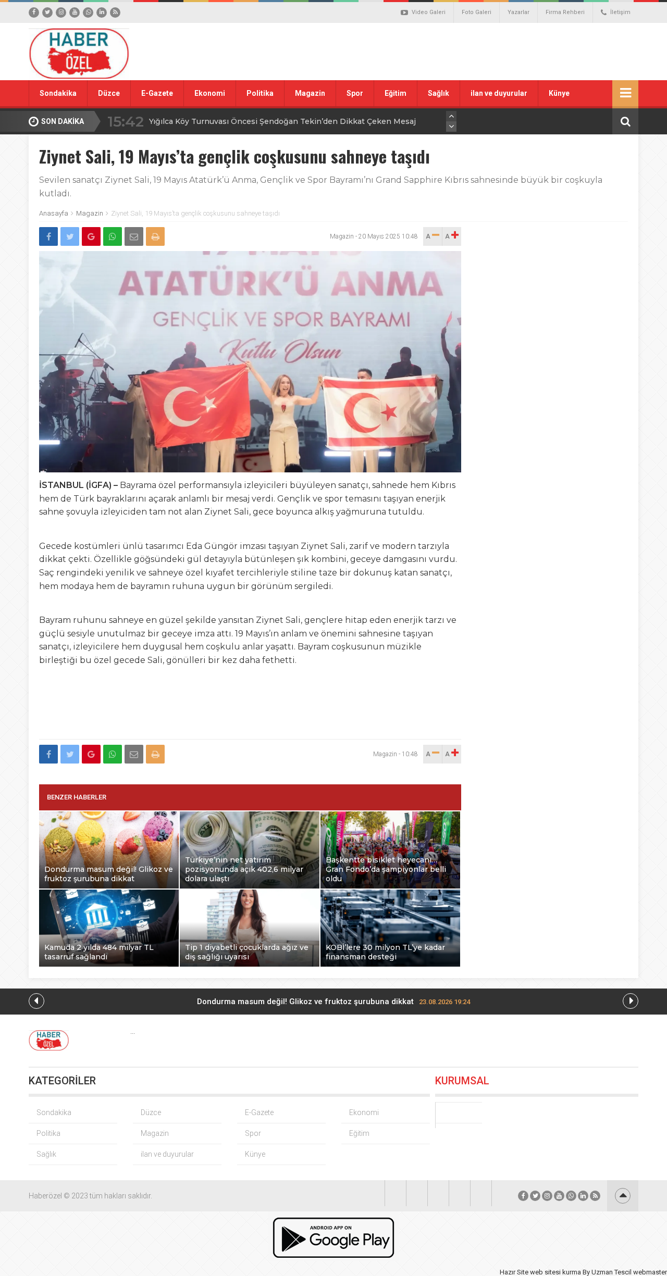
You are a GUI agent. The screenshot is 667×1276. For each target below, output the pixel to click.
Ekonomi (209, 93)
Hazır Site (514, 1272)
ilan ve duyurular (499, 93)
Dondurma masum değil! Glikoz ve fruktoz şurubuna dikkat (333, 1001)
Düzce (109, 93)
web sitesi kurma (555, 1272)
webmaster (650, 1272)
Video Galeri (429, 12)
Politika (260, 93)
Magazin (310, 93)
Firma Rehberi (565, 12)
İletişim (620, 12)
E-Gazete (157, 93)
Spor (355, 93)
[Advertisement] (450, 51)
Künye (559, 93)
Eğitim (395, 93)
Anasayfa (53, 213)
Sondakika (58, 93)
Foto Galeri (476, 12)
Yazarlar (518, 12)
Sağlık (438, 93)
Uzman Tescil (611, 1272)
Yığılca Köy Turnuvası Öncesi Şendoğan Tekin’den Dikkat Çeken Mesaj (282, 121)
